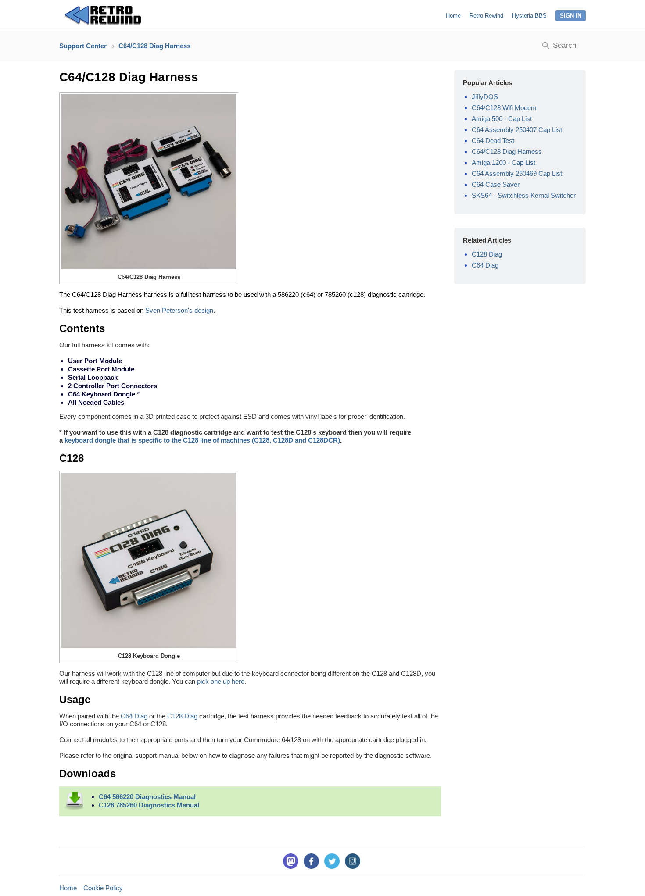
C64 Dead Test (493, 140)
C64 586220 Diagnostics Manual (147, 796)
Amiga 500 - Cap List (502, 118)
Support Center (83, 46)
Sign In (570, 15)
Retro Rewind (486, 15)
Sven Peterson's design (179, 310)
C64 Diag (134, 716)
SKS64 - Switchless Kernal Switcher (524, 195)
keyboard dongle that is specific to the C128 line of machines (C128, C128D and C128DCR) (202, 440)
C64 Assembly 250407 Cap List (517, 129)
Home (453, 15)
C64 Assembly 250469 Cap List (517, 173)
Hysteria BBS (529, 15)
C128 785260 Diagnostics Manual (149, 805)
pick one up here (220, 681)
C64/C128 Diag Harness (507, 151)
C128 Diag (182, 716)
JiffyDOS (485, 96)
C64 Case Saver (496, 184)
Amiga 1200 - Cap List (503, 162)
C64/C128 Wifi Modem (504, 107)
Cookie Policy (103, 888)
